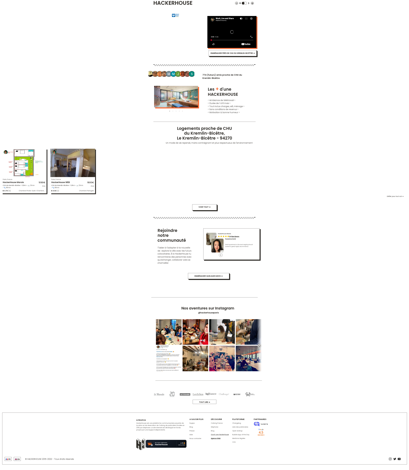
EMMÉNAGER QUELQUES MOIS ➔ (208, 276)
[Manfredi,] (174, 74)
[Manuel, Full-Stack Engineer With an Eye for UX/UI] (155, 74)
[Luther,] (164, 74)
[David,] (183, 74)
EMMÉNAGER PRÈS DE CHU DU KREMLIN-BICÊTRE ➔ (233, 53)
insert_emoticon (259, 345)
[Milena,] (169, 74)
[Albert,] (151, 74)
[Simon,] (192, 74)
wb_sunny (240, 3)
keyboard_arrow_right (220, 255)
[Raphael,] (187, 74)
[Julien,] (160, 74)
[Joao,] (178, 74)
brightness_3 (248, 3)
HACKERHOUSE (172, 3)
